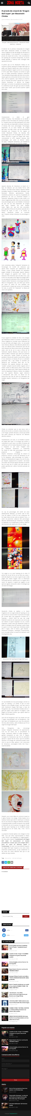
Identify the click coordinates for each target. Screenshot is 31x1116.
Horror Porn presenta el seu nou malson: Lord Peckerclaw (18, 1089)
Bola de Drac (8, 858)
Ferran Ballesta (6, 19)
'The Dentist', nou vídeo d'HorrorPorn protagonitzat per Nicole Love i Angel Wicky (18, 994)
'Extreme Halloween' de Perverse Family (18, 1104)
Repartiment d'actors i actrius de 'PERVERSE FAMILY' (18, 970)
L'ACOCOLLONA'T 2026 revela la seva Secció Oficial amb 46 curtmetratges (19, 1001)
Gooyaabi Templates (23, 1113)
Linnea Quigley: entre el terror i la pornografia (18, 962)
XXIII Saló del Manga (16, 858)
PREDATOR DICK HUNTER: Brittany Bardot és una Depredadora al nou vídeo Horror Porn (19, 1018)
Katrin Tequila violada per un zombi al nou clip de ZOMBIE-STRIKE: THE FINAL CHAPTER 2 (19, 986)
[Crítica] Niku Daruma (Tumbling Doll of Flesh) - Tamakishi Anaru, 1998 (18, 947)
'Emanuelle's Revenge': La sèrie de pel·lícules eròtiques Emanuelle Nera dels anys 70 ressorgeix (18, 1097)
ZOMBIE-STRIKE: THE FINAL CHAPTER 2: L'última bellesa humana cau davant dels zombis (19, 1009)
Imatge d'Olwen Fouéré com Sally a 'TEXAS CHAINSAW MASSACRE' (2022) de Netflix (19, 977)
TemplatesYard (13, 1113)
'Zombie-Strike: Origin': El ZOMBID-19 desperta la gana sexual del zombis (19, 955)
